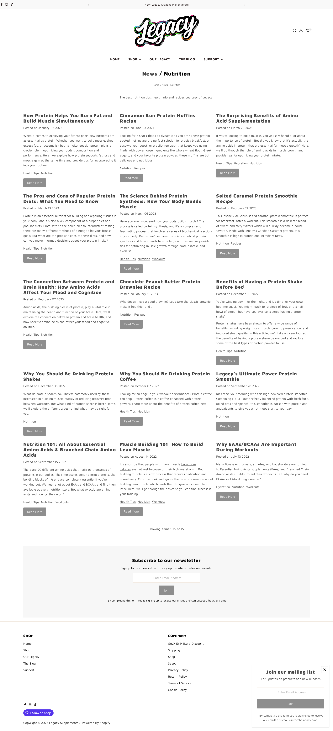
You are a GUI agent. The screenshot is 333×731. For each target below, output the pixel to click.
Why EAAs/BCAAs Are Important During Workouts (256, 446)
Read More (34, 182)
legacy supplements (64, 722)
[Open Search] (294, 30)
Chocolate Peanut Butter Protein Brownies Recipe (160, 284)
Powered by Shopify (96, 722)
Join (166, 590)
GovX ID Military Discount (186, 643)
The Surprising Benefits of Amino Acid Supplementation (257, 118)
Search (172, 663)
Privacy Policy (178, 670)
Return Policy (177, 676)
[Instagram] (6, 4)
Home (115, 59)
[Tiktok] (12, 4)
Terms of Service (180, 683)
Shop (133, 59)
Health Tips (31, 173)
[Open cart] (308, 30)
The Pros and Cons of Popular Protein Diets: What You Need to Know (69, 198)
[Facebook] (1, 4)
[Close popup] (324, 669)
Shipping (174, 650)
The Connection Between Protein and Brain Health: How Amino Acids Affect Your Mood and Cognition (68, 287)
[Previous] (88, 4)
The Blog (187, 59)
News (150, 73)
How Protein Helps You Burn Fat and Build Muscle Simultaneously (67, 118)
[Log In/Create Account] (301, 30)
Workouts (158, 258)
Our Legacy (160, 59)
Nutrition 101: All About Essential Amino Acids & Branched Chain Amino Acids (69, 449)
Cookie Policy (177, 690)
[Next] (244, 4)
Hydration (241, 163)
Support (212, 59)
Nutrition (47, 173)
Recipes (139, 168)
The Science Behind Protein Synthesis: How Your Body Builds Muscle (160, 201)
